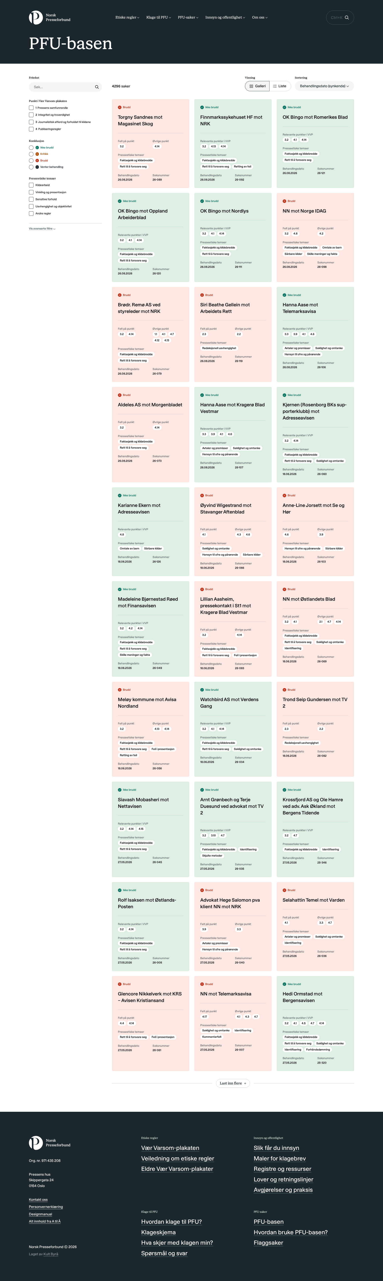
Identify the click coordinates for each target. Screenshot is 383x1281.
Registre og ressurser (282, 1168)
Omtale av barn (332, 247)
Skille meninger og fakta (322, 254)
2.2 (239, 334)
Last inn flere (231, 1083)
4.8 (295, 233)
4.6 (312, 334)
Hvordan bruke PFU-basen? (291, 1232)
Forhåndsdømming (318, 1049)
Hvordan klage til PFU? (171, 1221)
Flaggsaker (268, 1242)
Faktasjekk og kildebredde (136, 160)
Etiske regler (125, 17)
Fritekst (34, 77)
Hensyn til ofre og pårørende (302, 354)
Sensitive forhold (46, 199)
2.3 (204, 334)
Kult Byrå (50, 1254)
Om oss (258, 17)
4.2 (321, 233)
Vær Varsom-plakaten (170, 1147)
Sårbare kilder (293, 254)
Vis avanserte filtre (40, 228)
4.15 (141, 829)
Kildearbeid (43, 185)
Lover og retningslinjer (283, 1179)
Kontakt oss (38, 1199)
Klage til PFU (157, 17)
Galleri (260, 86)
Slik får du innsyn (276, 1147)
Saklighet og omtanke (329, 348)
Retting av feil (242, 166)
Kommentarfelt (211, 1037)
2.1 (320, 621)
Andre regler (43, 213)
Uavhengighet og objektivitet (54, 206)
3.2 (122, 146)
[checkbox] (31, 108)
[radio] (31, 147)
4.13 (213, 146)
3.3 (286, 334)
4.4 (122, 1023)
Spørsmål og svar (164, 1253)
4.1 (295, 139)
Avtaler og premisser (297, 348)
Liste (282, 86)
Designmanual (40, 1214)
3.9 (295, 334)
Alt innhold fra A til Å (45, 1221)
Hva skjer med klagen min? (177, 1242)
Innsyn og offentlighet (223, 17)
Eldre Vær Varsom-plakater (177, 1168)
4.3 (239, 534)
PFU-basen (269, 1221)
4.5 (304, 1023)
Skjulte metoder (212, 855)
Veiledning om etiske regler (177, 1158)
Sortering (301, 77)
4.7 (172, 334)
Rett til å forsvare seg (133, 166)
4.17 (204, 1016)
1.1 (156, 334)
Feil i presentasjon (245, 655)
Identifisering (293, 648)
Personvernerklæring (46, 1207)
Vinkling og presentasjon (51, 192)
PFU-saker (186, 17)
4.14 (157, 146)
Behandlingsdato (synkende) (322, 86)
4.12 (157, 340)
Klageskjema (158, 1232)
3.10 (213, 835)
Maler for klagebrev (280, 1158)
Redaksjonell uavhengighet (219, 348)
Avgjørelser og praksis (283, 1189)
